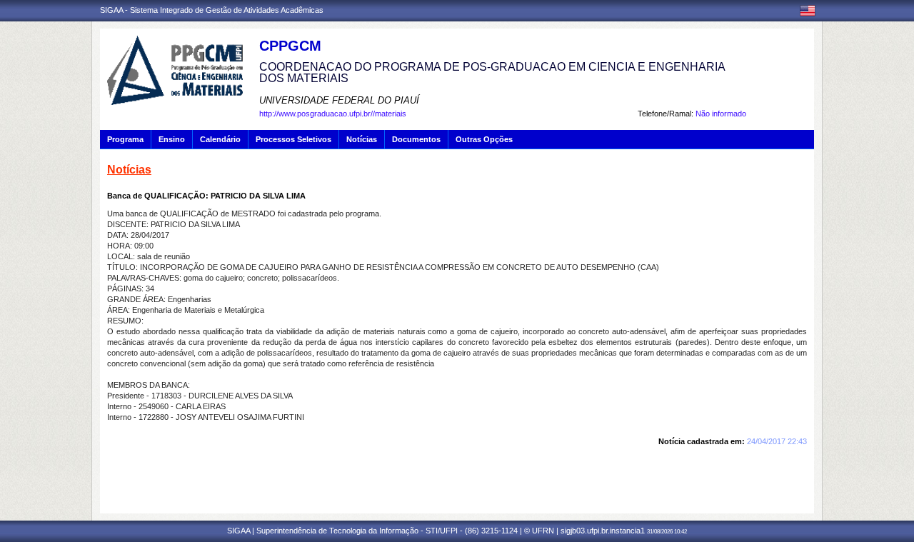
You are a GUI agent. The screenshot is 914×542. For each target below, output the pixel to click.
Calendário (220, 139)
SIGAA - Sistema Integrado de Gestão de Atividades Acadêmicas (211, 10)
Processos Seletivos (293, 139)
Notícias (361, 139)
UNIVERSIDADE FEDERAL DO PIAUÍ (339, 100)
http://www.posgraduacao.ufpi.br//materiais (332, 113)
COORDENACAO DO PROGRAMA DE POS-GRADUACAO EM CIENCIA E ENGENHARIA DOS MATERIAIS (492, 72)
